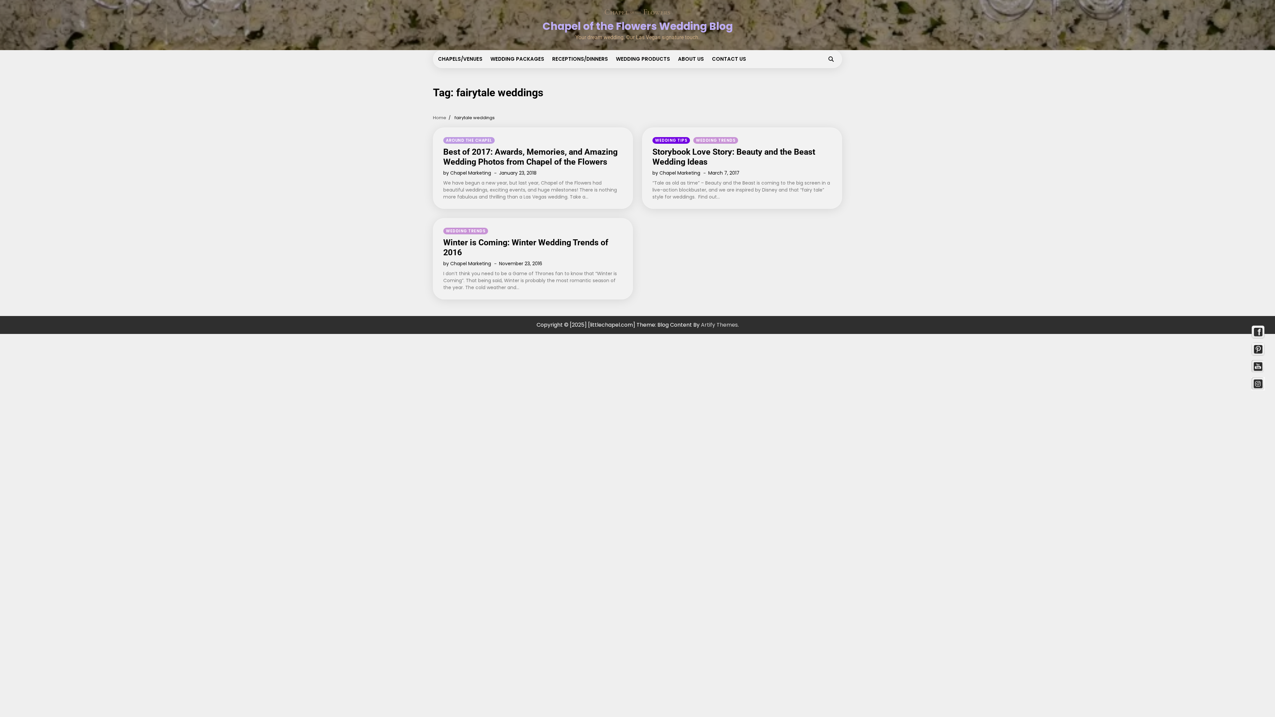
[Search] (831, 59)
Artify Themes (719, 325)
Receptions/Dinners (580, 58)
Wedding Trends (715, 140)
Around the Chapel (469, 140)
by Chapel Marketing (467, 173)
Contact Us (729, 58)
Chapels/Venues (460, 58)
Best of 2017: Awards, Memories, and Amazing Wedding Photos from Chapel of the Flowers (530, 157)
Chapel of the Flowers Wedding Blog (638, 26)
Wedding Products (643, 58)
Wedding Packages (517, 58)
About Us (691, 58)
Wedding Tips (671, 140)
